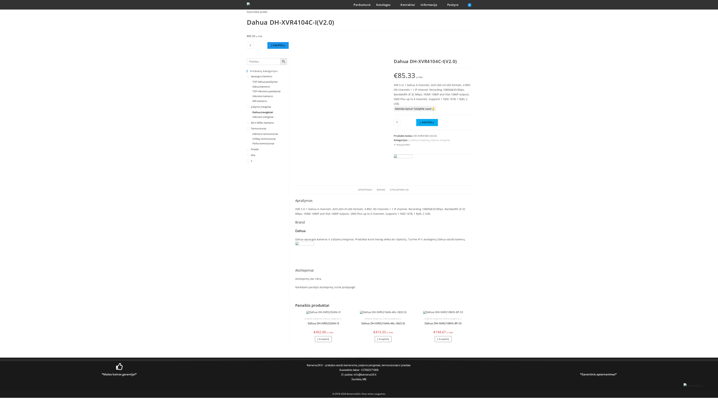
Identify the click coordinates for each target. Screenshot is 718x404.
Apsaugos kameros (261, 76)
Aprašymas (365, 189)
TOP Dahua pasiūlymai (264, 81)
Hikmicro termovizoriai (265, 134)
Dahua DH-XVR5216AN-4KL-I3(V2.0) (383, 323)
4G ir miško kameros (262, 122)
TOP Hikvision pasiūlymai (266, 91)
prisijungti (348, 287)
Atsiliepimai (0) (399, 189)
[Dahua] (403, 163)
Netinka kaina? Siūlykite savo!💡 (415, 109)
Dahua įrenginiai (420, 140)
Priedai (255, 149)
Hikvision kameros (262, 96)
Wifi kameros (259, 101)
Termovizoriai (258, 128)
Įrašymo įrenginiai (440, 140)
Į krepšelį (278, 45)
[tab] (365, 190)
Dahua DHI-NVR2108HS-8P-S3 (443, 323)
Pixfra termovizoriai (263, 143)
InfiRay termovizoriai (264, 138)
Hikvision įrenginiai (262, 117)
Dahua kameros (261, 86)
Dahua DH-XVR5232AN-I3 (323, 323)
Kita (253, 155)
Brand (381, 189)
